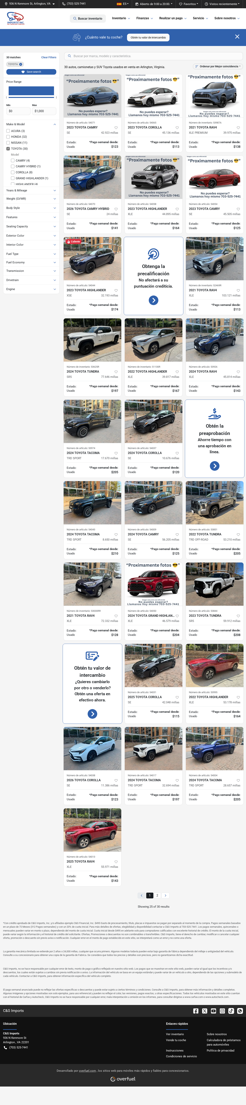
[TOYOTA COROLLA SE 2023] (153, 96)
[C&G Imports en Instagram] (220, 1010)
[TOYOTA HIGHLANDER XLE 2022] (153, 340)
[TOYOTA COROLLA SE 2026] (92, 748)
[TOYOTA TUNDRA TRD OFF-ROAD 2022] (215, 502)
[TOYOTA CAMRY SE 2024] (153, 502)
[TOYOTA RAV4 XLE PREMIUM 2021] (215, 96)
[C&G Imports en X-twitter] (203, 1010)
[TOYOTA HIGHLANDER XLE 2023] (153, 177)
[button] (31, 4)
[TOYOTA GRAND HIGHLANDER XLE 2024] (153, 584)
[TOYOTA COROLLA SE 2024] (153, 421)
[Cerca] (237, 36)
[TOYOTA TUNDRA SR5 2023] (215, 584)
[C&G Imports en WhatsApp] (238, 1010)
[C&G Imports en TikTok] (229, 1010)
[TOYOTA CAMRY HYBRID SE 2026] (92, 177)
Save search (33, 71)
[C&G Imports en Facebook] (194, 1010)
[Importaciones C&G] (15, 18)
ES (124, 4)
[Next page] (165, 896)
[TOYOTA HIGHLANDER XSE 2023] (92, 258)
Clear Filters (48, 57)
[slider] (6, 97)
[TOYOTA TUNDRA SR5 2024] (92, 340)
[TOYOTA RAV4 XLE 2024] (215, 340)
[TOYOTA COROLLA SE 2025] (153, 665)
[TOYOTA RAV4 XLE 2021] (215, 258)
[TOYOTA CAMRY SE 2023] (92, 96)
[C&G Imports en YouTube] (212, 1010)
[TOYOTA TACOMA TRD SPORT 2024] (92, 421)
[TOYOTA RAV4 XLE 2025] (92, 830)
